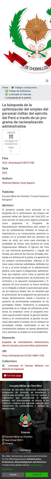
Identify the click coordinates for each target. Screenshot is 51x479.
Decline (13, 474)
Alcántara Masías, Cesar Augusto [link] (18, 183)
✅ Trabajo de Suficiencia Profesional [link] (19, 91)
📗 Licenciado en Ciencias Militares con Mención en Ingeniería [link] (19, 94)
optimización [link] (41, 345)
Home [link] (5, 87)
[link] (18, 162)
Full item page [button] (13, 375)
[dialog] (25, 466)
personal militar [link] (26, 345)
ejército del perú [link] (10, 345)
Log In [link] (38, 80)
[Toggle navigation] (47, 81)
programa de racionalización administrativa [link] (25, 342)
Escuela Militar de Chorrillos (18, 436)
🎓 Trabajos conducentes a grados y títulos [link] (25, 87)
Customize (7, 469)
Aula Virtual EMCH (13, 440)
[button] (29, 81)
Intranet (8, 443)
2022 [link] (4, 172)
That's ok (36, 474)
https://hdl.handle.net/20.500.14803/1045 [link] (23, 355)
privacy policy (36, 465)
